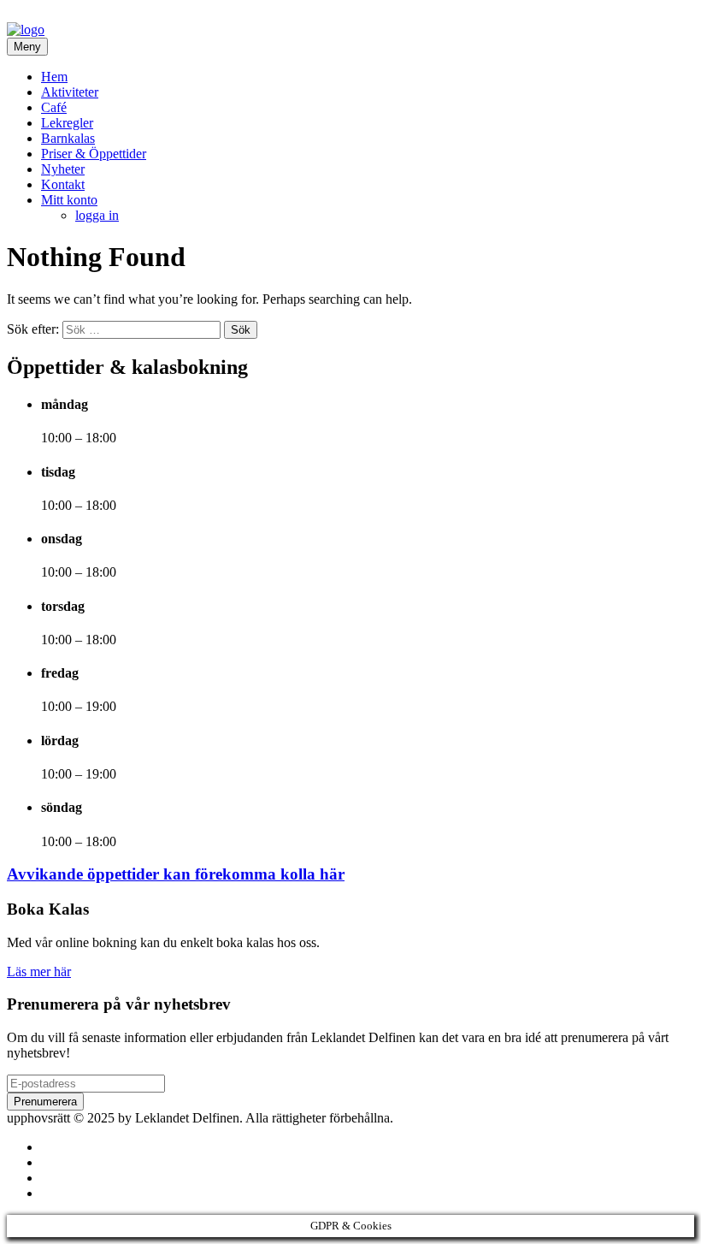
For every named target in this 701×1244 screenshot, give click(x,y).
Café (54, 107)
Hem (54, 76)
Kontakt (63, 184)
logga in (97, 215)
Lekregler (67, 123)
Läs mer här (39, 971)
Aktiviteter (69, 92)
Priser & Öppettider (93, 153)
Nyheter (63, 169)
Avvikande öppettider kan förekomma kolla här (176, 874)
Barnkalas (68, 138)
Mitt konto (69, 200)
